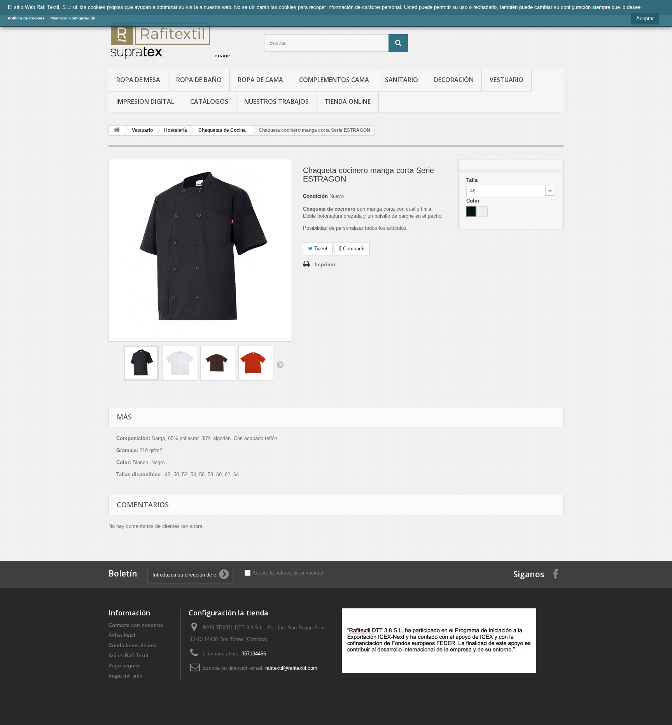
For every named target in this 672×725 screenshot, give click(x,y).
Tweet (320, 249)
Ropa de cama (260, 79)
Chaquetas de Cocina (222, 130)
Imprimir (325, 264)
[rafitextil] (180, 40)
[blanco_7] (482, 211)
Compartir (353, 249)
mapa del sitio (125, 676)
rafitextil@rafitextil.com (291, 668)
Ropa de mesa (138, 79)
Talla (472, 180)
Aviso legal (121, 635)
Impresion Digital (145, 101)
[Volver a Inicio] (116, 130)
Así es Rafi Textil (128, 656)
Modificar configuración (73, 18)
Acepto (261, 573)
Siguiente (280, 364)
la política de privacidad (296, 573)
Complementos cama (334, 79)
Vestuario (506, 79)
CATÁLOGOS (209, 101)
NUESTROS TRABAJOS (276, 101)
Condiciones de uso (132, 645)
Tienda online (348, 101)
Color (473, 201)
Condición (315, 196)
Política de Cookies (26, 18)
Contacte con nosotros (135, 625)
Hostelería (175, 130)
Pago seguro (123, 666)
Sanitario (401, 79)
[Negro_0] (471, 211)
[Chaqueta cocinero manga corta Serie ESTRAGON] (141, 363)
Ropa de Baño (199, 79)
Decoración (454, 79)
